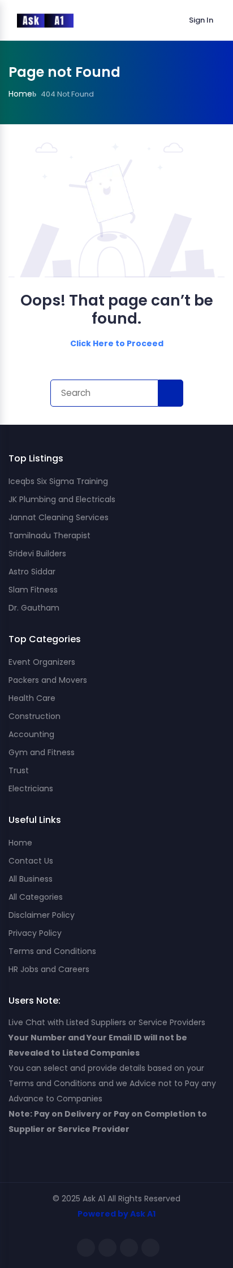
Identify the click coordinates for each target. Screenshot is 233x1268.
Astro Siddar (31, 571)
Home (20, 842)
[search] (170, 393)
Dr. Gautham (33, 607)
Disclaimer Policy (41, 915)
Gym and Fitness (41, 752)
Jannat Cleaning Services (58, 517)
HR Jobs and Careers (48, 969)
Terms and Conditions (52, 951)
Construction (34, 716)
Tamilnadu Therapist (49, 535)
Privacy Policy (35, 933)
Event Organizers (41, 662)
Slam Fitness (33, 589)
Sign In (201, 20)
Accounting (31, 734)
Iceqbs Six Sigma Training (58, 481)
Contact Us (30, 860)
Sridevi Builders (37, 553)
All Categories (35, 897)
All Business (30, 878)
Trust (18, 770)
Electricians (30, 788)
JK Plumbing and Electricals (61, 499)
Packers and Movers (47, 680)
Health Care (31, 698)
